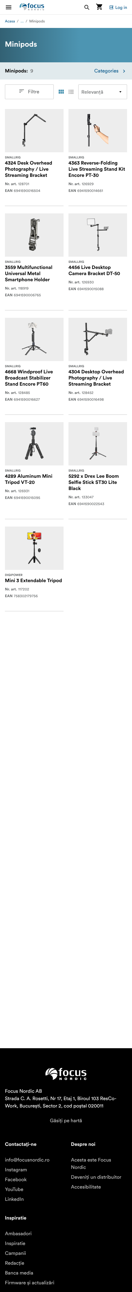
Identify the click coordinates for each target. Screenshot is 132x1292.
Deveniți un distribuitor (96, 1177)
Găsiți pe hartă (66, 1121)
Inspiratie (15, 1243)
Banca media (19, 1273)
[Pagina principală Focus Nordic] (32, 7)
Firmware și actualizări (29, 1283)
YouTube (14, 1189)
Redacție (14, 1263)
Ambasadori (18, 1234)
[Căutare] (87, 7)
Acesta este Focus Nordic (91, 1163)
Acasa (10, 21)
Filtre (33, 92)
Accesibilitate (86, 1187)
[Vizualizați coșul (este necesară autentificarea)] (99, 7)
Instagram (16, 1170)
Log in (121, 7)
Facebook (16, 1180)
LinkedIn (14, 1199)
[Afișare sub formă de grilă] (61, 92)
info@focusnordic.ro (27, 1160)
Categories (106, 71)
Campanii (15, 1253)
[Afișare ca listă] (71, 92)
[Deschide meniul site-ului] (12, 7)
